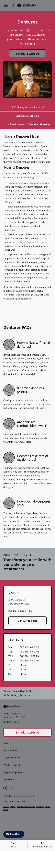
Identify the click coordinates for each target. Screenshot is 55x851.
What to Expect (11, 765)
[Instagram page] (11, 788)
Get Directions (28, 620)
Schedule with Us (27, 53)
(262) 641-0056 (31, 115)
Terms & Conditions (26, 806)
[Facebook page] (5, 788)
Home (6, 743)
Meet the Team (11, 757)
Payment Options (12, 772)
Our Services (10, 750)
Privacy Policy (9, 806)
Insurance (8, 779)
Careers (40, 806)
